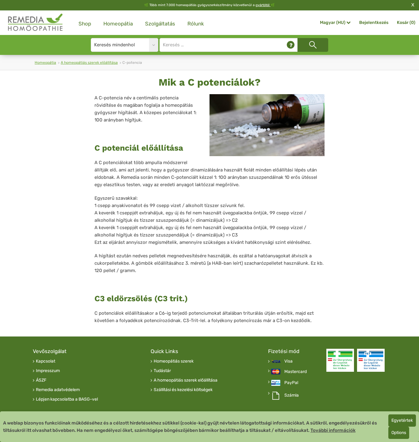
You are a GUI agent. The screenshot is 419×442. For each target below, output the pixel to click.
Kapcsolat (45, 361)
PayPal (291, 383)
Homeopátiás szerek (174, 361)
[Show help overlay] (290, 45)
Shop (85, 24)
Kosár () (406, 22)
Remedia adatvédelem (58, 390)
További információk (333, 430)
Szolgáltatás (160, 24)
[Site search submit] (313, 45)
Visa (288, 361)
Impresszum (48, 371)
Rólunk (195, 24)
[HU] (35, 22)
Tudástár (162, 371)
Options (398, 432)
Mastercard (295, 372)
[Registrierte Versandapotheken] (340, 360)
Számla (291, 395)
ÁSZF (41, 380)
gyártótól (263, 5)
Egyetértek (402, 420)
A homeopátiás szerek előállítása (89, 62)
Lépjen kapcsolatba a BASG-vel (67, 399)
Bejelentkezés (373, 22)
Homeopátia (118, 24)
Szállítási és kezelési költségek (183, 390)
